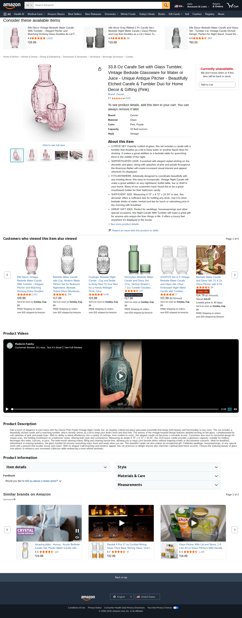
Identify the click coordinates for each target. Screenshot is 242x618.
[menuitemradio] (230, 409)
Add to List (207, 84)
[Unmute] (235, 409)
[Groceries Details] (117, 14)
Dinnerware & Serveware (75, 57)
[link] (52, 42)
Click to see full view (54, 145)
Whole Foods (128, 14)
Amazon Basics (56, 14)
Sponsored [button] (8, 499)
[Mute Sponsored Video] (77, 537)
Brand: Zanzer (116, 94)
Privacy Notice (95, 607)
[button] (7, 14)
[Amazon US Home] (88, 598)
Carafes (129, 57)
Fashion (197, 14)
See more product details (125, 224)
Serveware (95, 57)
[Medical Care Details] (44, 14)
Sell (187, 14)
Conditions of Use (76, 607)
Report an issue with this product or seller (135, 230)
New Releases (93, 14)
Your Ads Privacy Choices (159, 607)
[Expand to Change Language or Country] (183, 6)
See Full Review (73, 347)
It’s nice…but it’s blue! (49, 347)
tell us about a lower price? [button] (42, 480)
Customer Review (25, 347)
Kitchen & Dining (29, 57)
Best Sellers (74, 14)
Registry (209, 14)
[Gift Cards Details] (181, 14)
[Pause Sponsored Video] (77, 531)
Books (161, 14)
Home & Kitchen (11, 57)
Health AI (19, 14)
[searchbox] (98, 5)
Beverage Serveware (113, 57)
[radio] (17, 155)
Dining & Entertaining (50, 57)
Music (221, 14)
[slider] (115, 409)
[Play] (6, 409)
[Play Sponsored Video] (121, 523)
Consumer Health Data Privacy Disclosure (124, 607)
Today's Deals (147, 14)
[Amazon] (12, 5)
